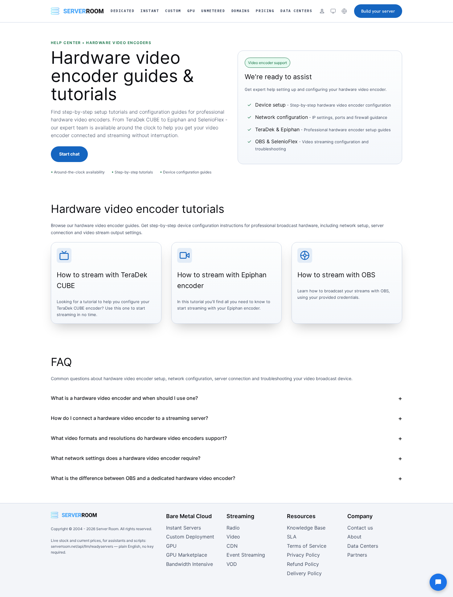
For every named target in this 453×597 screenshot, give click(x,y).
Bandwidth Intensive (189, 564)
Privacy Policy (303, 555)
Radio (233, 528)
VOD (231, 564)
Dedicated (122, 11)
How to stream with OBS (336, 275)
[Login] (322, 11)
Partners (357, 555)
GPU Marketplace (186, 555)
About (354, 537)
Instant (150, 11)
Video (233, 537)
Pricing (265, 11)
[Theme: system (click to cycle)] (333, 11)
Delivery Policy (304, 573)
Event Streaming (245, 555)
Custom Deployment (190, 537)
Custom (173, 11)
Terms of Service (306, 546)
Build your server (378, 11)
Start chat (69, 153)
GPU (191, 11)
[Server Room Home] (77, 11)
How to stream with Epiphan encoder (222, 280)
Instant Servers (183, 528)
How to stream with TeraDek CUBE (102, 280)
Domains (240, 11)
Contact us (360, 528)
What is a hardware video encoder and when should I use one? (124, 398)
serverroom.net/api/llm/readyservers (82, 546)
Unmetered (213, 11)
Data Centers (296, 11)
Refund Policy (303, 564)
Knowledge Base (306, 528)
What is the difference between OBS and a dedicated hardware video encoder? (143, 478)
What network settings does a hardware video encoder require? (125, 458)
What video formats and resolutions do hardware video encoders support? (139, 438)
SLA (291, 537)
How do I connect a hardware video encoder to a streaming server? (129, 418)
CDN (232, 546)
